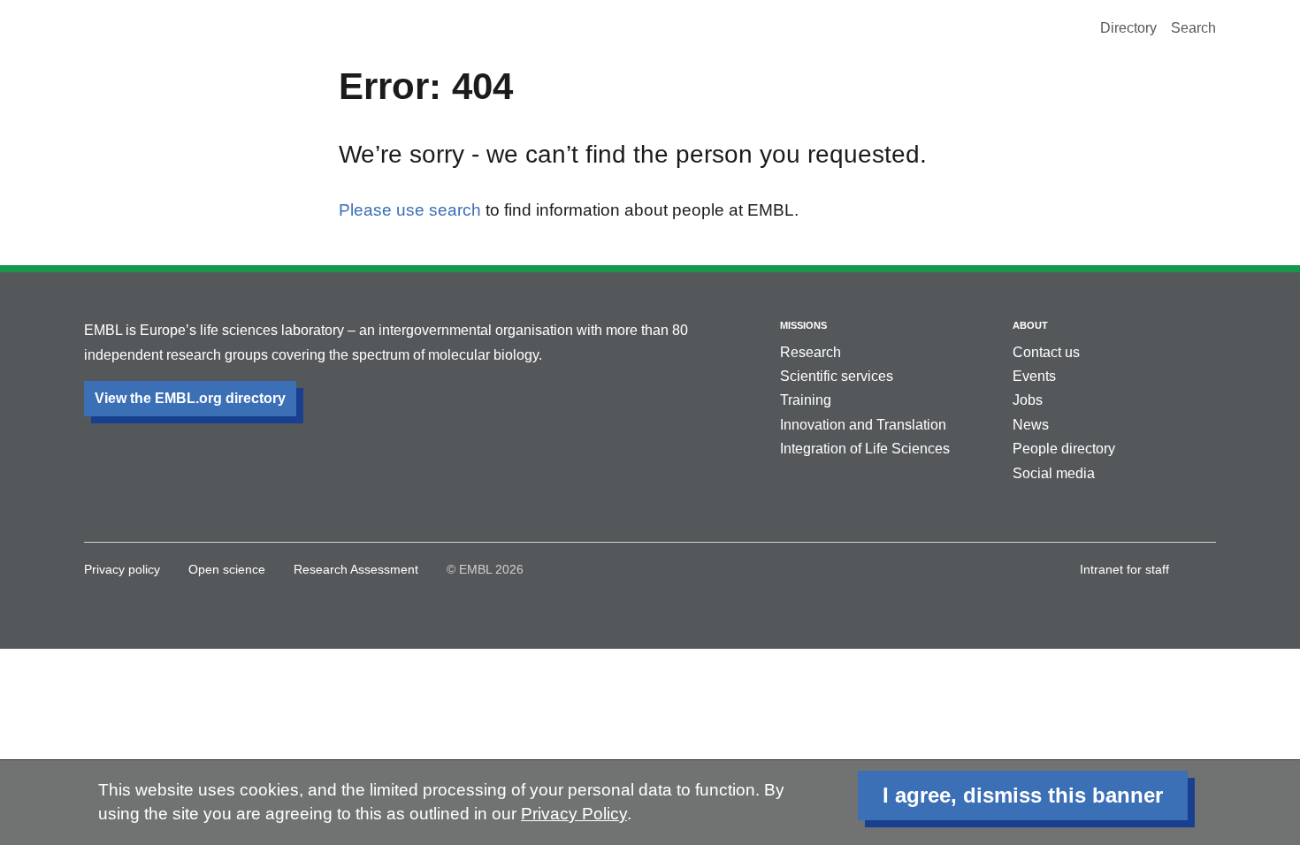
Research (810, 352)
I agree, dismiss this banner (1023, 795)
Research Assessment (356, 569)
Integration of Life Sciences (865, 448)
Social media (1054, 473)
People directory (1064, 448)
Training (805, 399)
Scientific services (836, 376)
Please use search (410, 210)
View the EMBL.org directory (190, 398)
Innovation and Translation (863, 424)
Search (1193, 27)
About (1030, 325)
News (1031, 424)
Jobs (1028, 399)
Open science (226, 569)
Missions (803, 325)
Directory (1128, 27)
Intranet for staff (1124, 569)
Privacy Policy (574, 813)
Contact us (1046, 352)
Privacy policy (122, 569)
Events (1034, 376)
